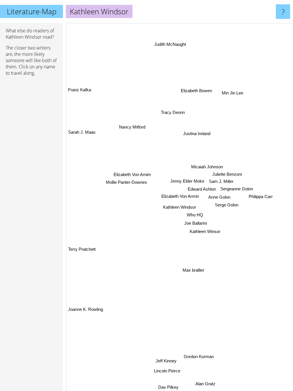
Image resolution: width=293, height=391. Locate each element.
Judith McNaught (170, 44)
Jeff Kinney (166, 361)
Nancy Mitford (133, 125)
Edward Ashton (202, 189)
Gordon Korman (199, 356)
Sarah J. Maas (82, 133)
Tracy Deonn (174, 112)
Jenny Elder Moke (188, 181)
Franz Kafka (79, 90)
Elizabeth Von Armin (180, 196)
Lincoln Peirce (167, 370)
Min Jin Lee (232, 93)
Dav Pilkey (168, 387)
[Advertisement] (31, 168)
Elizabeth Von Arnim (132, 172)
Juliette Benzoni (227, 174)
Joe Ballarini (195, 223)
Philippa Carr (261, 196)
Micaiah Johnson (207, 167)
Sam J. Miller (221, 181)
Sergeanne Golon (236, 189)
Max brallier (193, 270)
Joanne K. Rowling (85, 309)
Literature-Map (31, 11)
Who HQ (195, 214)
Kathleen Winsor (205, 231)
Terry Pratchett (82, 249)
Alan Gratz (206, 383)
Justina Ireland (197, 134)
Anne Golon (219, 197)
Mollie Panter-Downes (126, 179)
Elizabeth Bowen (195, 88)
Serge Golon (226, 204)
